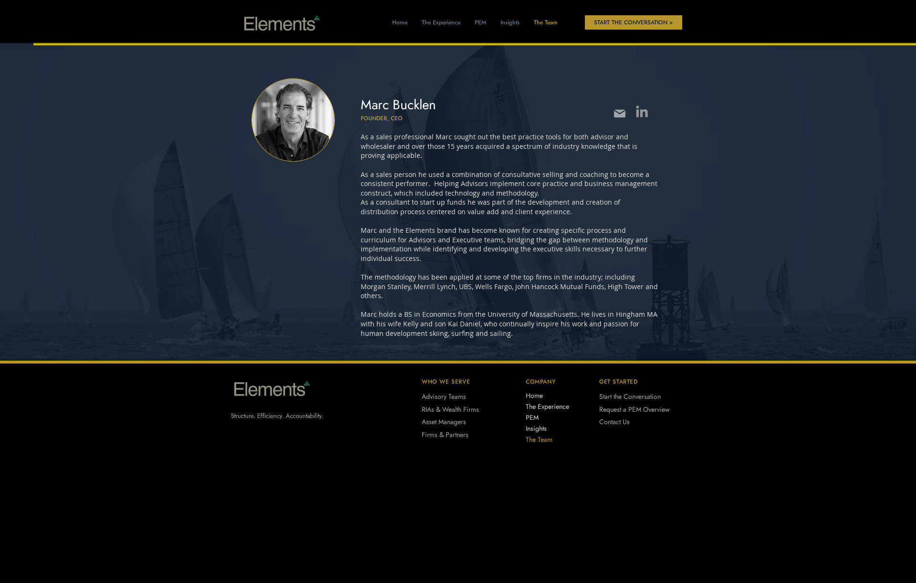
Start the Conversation (630, 396)
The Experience (547, 406)
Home (534, 395)
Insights (536, 428)
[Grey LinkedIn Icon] (642, 111)
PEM (532, 417)
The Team (539, 439)
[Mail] (619, 113)
